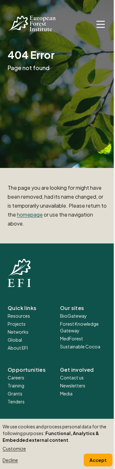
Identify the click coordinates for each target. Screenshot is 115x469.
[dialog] (57, 444)
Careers (16, 377)
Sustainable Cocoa (80, 346)
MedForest (71, 338)
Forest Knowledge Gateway (79, 327)
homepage (30, 214)
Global (15, 340)
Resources (19, 316)
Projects (17, 324)
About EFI (18, 348)
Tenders (16, 401)
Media (66, 393)
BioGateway (73, 316)
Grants (15, 393)
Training (16, 385)
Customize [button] (14, 448)
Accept (98, 460)
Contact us (72, 377)
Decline (10, 460)
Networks (18, 332)
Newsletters (72, 385)
